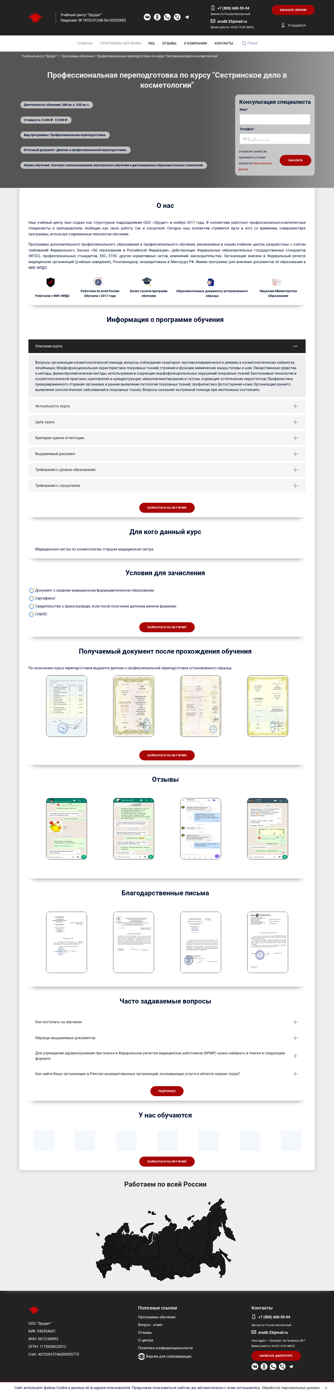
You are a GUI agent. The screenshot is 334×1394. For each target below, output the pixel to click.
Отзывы (145, 1332)
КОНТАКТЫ (224, 43)
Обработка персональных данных (291, 1388)
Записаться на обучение (167, 507)
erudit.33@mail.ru (232, 21)
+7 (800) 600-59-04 (233, 8)
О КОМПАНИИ (195, 43)
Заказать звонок (293, 10)
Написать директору (276, 1355)
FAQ (151, 43)
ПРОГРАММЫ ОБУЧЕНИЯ (120, 43)
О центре (145, 1340)
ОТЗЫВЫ (169, 43)
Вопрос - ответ (150, 1325)
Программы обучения (156, 1317)
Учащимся (297, 25)
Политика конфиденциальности (165, 1348)
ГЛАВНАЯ (84, 43)
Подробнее (167, 1091)
